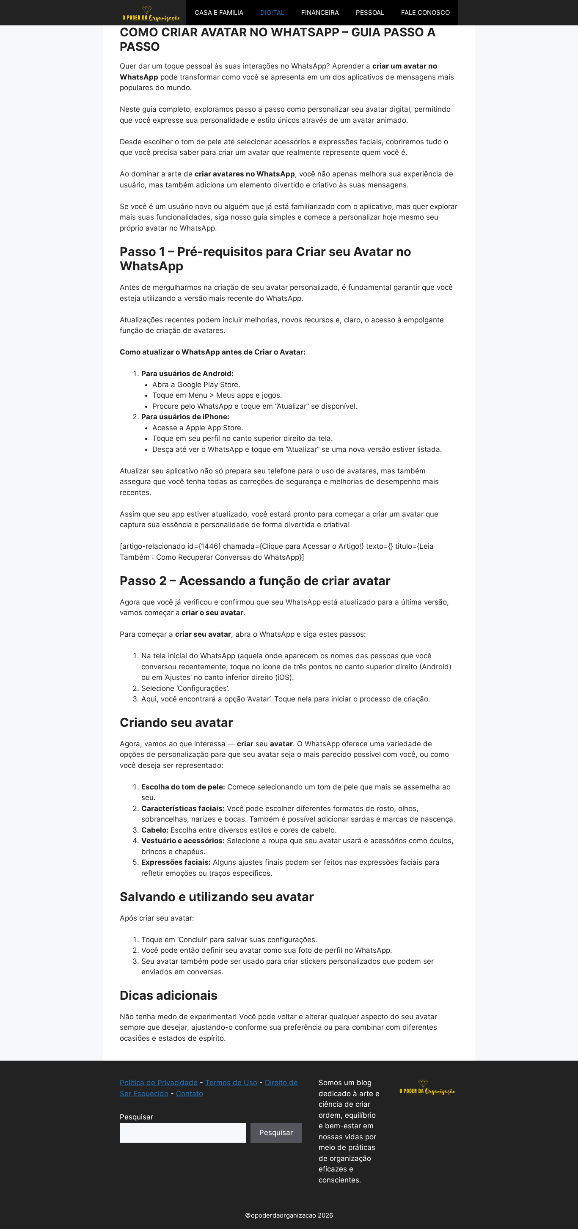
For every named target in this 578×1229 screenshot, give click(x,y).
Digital (272, 12)
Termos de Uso (231, 1082)
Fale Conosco (425, 12)
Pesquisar (136, 1117)
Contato (189, 1093)
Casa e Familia (219, 12)
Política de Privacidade (159, 1082)
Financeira (320, 12)
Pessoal (370, 12)
